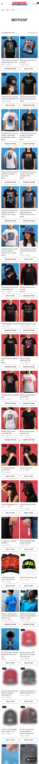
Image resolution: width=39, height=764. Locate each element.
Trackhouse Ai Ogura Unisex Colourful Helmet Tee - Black (9, 212)
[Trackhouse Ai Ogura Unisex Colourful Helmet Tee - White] (10, 120)
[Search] (33, 4)
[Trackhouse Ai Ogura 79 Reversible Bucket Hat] (29, 236)
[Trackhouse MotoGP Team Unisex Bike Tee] (29, 84)
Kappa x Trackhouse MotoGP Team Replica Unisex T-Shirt (28, 616)
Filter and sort (9, 32)
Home (2, 10)
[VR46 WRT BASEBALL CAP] (29, 564)
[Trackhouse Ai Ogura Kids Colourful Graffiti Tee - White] (10, 236)
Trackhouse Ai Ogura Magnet (28, 61)
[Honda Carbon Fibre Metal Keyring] (29, 528)
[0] (36, 4)
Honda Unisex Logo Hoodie (27, 288)
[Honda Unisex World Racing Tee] (29, 382)
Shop (7, 10)
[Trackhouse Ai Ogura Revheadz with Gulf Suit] (10, 639)
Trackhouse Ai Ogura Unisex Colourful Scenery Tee (28, 174)
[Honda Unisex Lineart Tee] (10, 345)
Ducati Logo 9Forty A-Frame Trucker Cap (28, 692)
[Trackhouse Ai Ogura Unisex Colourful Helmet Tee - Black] (10, 197)
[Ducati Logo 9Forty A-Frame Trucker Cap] (29, 678)
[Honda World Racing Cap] (29, 491)
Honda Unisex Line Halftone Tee (8, 432)
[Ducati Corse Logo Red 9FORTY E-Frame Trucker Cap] (29, 639)
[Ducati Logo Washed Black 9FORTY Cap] (10, 716)
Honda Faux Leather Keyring (9, 542)
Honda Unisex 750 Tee (28, 324)
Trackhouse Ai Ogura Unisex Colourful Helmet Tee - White (9, 135)
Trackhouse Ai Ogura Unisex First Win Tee (9, 61)
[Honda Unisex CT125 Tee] (10, 311)
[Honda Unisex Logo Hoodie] (29, 274)
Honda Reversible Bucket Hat (8, 469)
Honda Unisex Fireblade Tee (25, 359)
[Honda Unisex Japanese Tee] (10, 382)
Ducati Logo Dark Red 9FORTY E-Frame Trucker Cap (9, 693)
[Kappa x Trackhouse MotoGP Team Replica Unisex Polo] (10, 601)
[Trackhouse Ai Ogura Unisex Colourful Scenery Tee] (29, 159)
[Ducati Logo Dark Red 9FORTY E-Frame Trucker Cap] (10, 678)
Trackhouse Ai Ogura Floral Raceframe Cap (10, 98)
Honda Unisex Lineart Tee (9, 359)
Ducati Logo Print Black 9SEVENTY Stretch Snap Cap (27, 731)
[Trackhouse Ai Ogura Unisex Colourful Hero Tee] (10, 159)
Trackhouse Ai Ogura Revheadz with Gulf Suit (9, 654)
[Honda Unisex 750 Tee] (29, 311)
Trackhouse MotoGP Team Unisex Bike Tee (28, 98)
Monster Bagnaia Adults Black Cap (8, 578)
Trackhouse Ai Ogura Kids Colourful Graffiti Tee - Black (28, 212)
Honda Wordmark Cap (9, 504)
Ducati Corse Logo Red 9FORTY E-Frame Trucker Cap (27, 654)
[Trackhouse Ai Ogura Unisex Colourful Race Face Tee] (29, 120)
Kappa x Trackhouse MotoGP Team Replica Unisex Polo (9, 616)
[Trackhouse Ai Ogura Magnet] (29, 47)
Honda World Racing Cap (28, 505)
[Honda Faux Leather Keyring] (10, 528)
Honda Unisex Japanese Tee (10, 396)
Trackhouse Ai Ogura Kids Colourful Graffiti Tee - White (9, 251)
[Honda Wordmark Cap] (10, 491)
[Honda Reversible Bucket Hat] (10, 455)
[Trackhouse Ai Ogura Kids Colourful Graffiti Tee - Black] (29, 197)
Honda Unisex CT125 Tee (10, 324)
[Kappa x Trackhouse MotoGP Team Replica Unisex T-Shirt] (29, 601)
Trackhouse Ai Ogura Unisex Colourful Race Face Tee (28, 135)
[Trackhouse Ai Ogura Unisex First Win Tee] (10, 47)
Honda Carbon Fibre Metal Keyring (27, 542)
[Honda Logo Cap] (29, 455)
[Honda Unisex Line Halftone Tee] (10, 418)
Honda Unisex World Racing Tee (28, 396)
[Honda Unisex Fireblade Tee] (29, 345)
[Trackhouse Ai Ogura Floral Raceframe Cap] (10, 84)
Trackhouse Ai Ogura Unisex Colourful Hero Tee (9, 174)
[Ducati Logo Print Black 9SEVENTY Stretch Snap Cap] (29, 716)
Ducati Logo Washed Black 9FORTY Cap (9, 730)
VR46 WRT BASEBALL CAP (28, 577)
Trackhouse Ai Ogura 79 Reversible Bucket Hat (28, 251)
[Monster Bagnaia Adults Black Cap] (10, 564)
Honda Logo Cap (26, 468)
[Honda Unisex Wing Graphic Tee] (29, 418)
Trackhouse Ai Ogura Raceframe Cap (9, 288)
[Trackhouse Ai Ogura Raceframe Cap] (10, 274)
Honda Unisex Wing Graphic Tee (27, 432)
